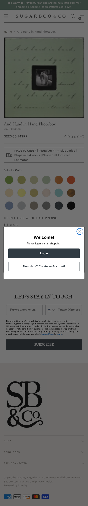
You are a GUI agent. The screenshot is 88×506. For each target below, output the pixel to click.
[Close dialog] (80, 231)
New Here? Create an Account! (44, 266)
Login (44, 253)
